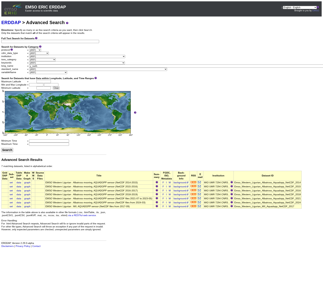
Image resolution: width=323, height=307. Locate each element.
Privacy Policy (23, 246)
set (11, 182)
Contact (36, 246)
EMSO (315, 10)
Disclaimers (7, 246)
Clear (56, 88)
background (180, 182)
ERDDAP (11, 22)
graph (27, 182)
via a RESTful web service (82, 215)
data (18, 182)
